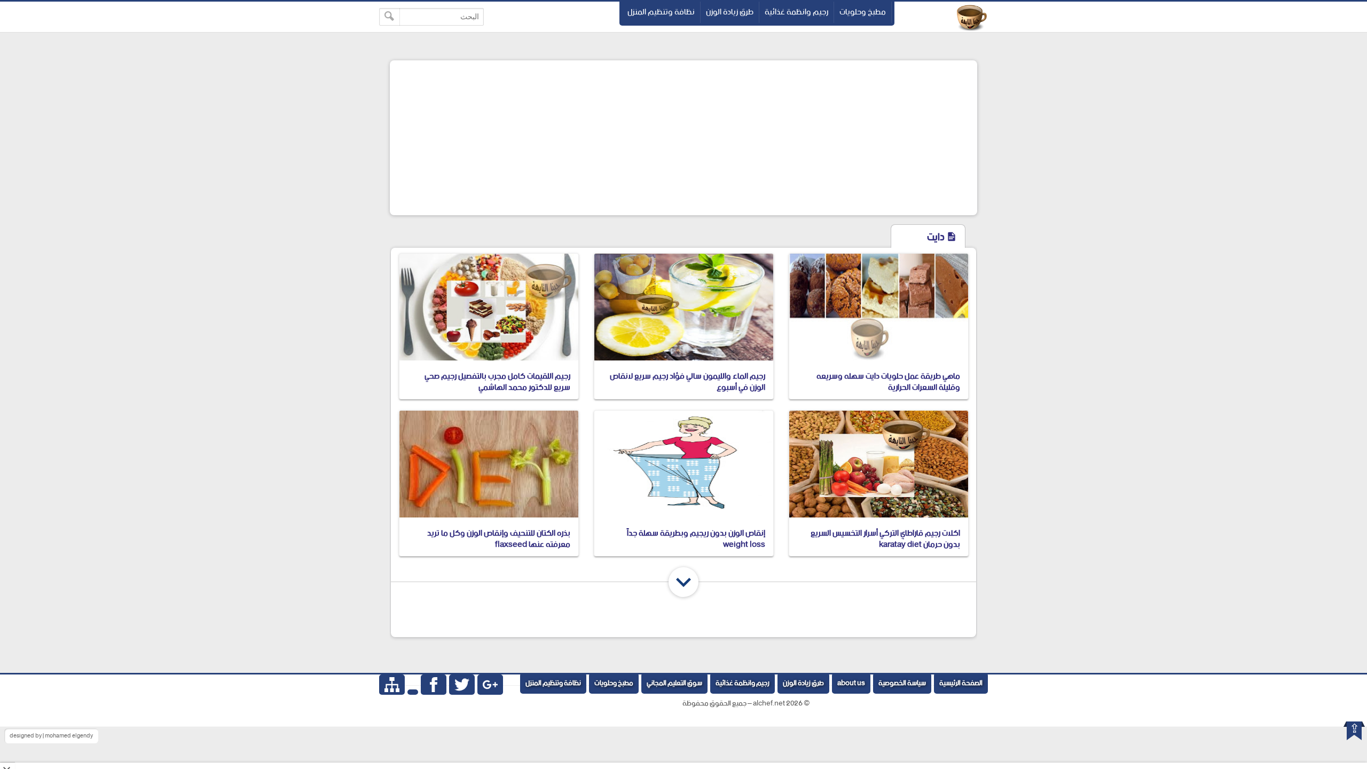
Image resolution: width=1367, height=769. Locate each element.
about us (851, 683)
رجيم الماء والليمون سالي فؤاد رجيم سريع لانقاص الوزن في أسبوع (687, 381)
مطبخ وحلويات (862, 12)
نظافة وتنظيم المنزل (661, 12)
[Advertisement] (683, 138)
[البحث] (389, 17)
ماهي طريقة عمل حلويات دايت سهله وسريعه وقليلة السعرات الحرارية (888, 381)
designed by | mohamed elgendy (51, 736)
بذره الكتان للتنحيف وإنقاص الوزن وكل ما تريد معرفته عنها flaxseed (498, 538)
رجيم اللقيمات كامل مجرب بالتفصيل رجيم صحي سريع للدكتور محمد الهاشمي (497, 381)
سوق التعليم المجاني (674, 683)
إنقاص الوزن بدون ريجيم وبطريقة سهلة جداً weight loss (696, 538)
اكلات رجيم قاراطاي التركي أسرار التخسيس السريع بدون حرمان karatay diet (885, 538)
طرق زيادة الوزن (729, 12)
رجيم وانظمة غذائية (796, 12)
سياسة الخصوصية (902, 683)
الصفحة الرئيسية (961, 683)
